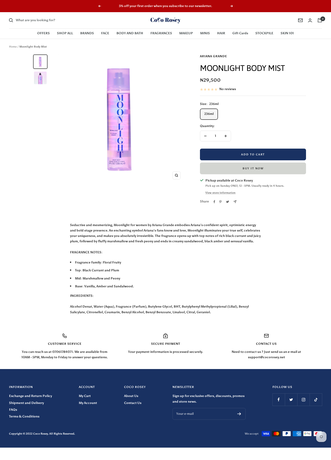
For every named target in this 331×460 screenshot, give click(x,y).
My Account (88, 403)
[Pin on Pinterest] (220, 201)
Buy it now (253, 168)
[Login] (310, 20)
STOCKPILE (264, 33)
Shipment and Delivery (26, 403)
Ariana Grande (213, 56)
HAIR (221, 33)
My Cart (85, 396)
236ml (209, 114)
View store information (220, 192)
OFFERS (43, 33)
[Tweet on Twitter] (227, 201)
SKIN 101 (287, 33)
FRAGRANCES (161, 33)
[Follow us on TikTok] (316, 399)
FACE (105, 33)
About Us (131, 396)
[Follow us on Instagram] (303, 399)
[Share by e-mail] (235, 201)
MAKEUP (186, 33)
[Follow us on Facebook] (278, 399)
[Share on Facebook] (214, 201)
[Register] (239, 413)
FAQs (13, 410)
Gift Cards (240, 33)
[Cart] (319, 20)
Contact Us (132, 403)
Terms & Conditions (24, 416)
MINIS (205, 33)
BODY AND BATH (129, 33)
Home (13, 46)
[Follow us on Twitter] (291, 399)
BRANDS (87, 33)
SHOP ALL (65, 33)
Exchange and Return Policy (30, 396)
